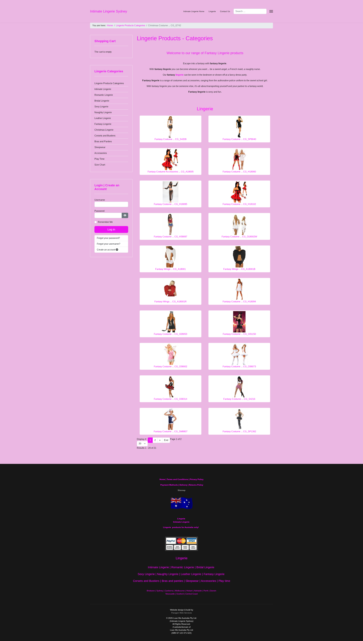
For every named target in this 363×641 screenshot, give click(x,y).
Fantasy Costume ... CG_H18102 (239, 204)
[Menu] (271, 11)
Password (99, 211)
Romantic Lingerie (103, 95)
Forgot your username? (108, 244)
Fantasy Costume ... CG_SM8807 (170, 431)
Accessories (100, 153)
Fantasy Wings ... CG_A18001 (170, 269)
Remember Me (105, 222)
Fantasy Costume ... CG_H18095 (170, 204)
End (166, 440)
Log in (111, 229)
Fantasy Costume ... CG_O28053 (170, 334)
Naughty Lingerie (103, 112)
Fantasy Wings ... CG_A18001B (239, 269)
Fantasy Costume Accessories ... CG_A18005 (171, 171)
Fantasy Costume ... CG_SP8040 (239, 139)
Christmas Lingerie (103, 130)
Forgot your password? (108, 238)
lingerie (179, 75)
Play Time (99, 159)
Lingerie (212, 11)
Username (99, 200)
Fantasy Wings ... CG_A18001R (170, 301)
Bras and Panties (103, 141)
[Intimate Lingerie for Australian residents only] (181, 503)
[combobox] (250, 11)
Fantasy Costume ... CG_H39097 (170, 236)
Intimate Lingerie (102, 89)
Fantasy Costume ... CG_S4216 (239, 399)
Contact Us (225, 11)
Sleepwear (99, 147)
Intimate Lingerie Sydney (108, 11)
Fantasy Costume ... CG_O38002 (170, 366)
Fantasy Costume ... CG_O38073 (239, 366)
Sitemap (181, 490)
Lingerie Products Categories (109, 83)
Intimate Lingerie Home (193, 11)
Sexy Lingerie (101, 106)
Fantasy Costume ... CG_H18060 (239, 171)
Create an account (106, 249)
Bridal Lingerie (101, 101)
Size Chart (99, 165)
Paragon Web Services (181, 613)
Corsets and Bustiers (104, 135)
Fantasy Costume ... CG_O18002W (239, 236)
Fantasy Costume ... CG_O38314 (170, 399)
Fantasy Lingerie (102, 124)
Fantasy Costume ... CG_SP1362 (239, 431)
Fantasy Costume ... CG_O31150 (239, 334)
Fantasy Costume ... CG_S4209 (170, 139)
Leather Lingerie (102, 118)
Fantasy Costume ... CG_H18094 (239, 301)
